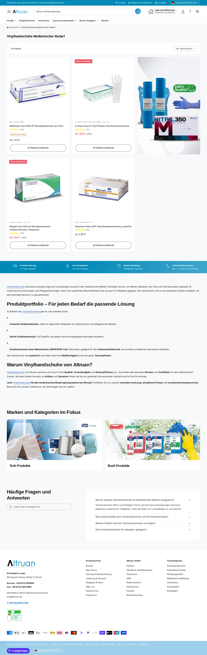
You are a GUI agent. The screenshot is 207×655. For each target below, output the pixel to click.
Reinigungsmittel (175, 574)
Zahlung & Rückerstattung (98, 574)
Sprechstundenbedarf (63, 21)
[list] (103, 267)
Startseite (14, 27)
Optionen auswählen (38, 148)
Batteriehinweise (135, 595)
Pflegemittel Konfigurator (141, 3)
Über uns (90, 587)
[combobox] (87, 11)
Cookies (130, 591)
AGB (129, 578)
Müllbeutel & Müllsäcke (178, 578)
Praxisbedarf (173, 587)
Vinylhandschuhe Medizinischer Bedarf (38, 27)
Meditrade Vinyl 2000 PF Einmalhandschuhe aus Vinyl (36, 126)
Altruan (15, 644)
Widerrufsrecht (134, 582)
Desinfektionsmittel (176, 570)
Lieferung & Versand (96, 578)
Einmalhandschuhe (176, 566)
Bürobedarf (172, 591)
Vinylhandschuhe (15, 286)
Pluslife (10, 21)
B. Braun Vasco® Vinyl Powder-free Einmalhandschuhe (102, 126)
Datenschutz (92, 591)
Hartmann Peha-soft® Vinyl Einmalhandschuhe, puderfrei (103, 226)
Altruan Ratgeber (87, 21)
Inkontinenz (172, 582)
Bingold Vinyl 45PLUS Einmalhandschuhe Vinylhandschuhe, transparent (30, 228)
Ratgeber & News (94, 582)
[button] (9, 11)
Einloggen (162, 3)
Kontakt (122, 3)
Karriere (130, 566)
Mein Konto (91, 570)
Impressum (91, 595)
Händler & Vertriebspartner (139, 570)
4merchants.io (34, 644)
